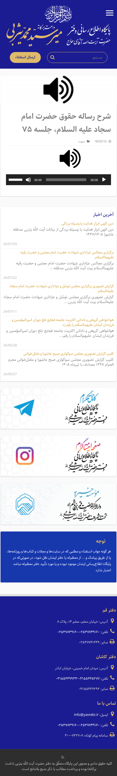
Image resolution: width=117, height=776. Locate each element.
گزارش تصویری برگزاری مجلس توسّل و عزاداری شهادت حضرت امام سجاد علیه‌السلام (62, 288)
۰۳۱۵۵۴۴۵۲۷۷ (89, 679)
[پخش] (104, 179)
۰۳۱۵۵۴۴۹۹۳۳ (66, 679)
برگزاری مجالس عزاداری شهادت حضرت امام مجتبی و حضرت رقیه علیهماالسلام (67, 255)
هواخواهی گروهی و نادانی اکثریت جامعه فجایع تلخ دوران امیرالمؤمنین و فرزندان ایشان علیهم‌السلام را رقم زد (63, 322)
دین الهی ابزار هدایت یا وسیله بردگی (87, 224)
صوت (81, 141)
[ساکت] (28, 179)
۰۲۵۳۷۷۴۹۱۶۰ (89, 632)
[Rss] (63, 757)
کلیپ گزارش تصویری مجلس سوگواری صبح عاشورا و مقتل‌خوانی (68, 354)
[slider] (16, 179)
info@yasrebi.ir (86, 715)
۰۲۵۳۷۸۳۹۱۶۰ (67, 632)
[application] (58, 179)
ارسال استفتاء (25, 57)
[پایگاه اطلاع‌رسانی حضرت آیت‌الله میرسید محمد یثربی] (58, 34)
